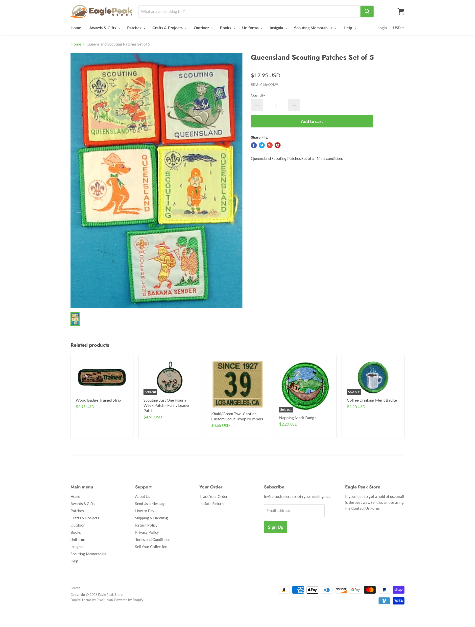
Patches (134, 27)
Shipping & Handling (151, 518)
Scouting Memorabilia (313, 27)
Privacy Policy (147, 532)
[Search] (367, 11)
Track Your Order (213, 496)
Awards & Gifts (103, 27)
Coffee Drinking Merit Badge (372, 400)
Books (226, 27)
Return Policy (146, 525)
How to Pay (144, 510)
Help (348, 27)
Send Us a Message (150, 503)
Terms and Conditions (152, 539)
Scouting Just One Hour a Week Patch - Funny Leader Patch (166, 405)
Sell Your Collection (151, 546)
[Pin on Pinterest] (278, 145)
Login (382, 27)
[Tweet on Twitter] (262, 145)
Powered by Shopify (128, 600)
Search (75, 588)
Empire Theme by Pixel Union (92, 600)
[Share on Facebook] (254, 145)
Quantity (258, 95)
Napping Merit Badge (297, 417)
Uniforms (251, 27)
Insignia (277, 27)
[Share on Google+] (270, 145)
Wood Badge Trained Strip (98, 400)
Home (76, 27)
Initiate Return (211, 503)
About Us (142, 496)
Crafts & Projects (168, 27)
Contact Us (360, 508)
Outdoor (202, 27)
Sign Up (275, 527)
